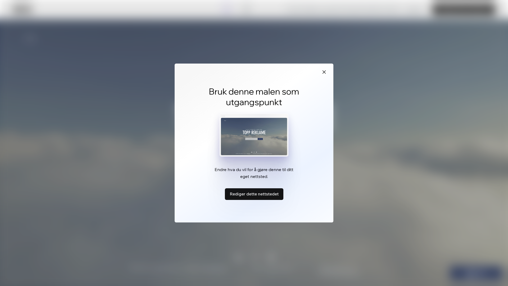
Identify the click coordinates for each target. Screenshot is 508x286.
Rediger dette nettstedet (254, 193)
